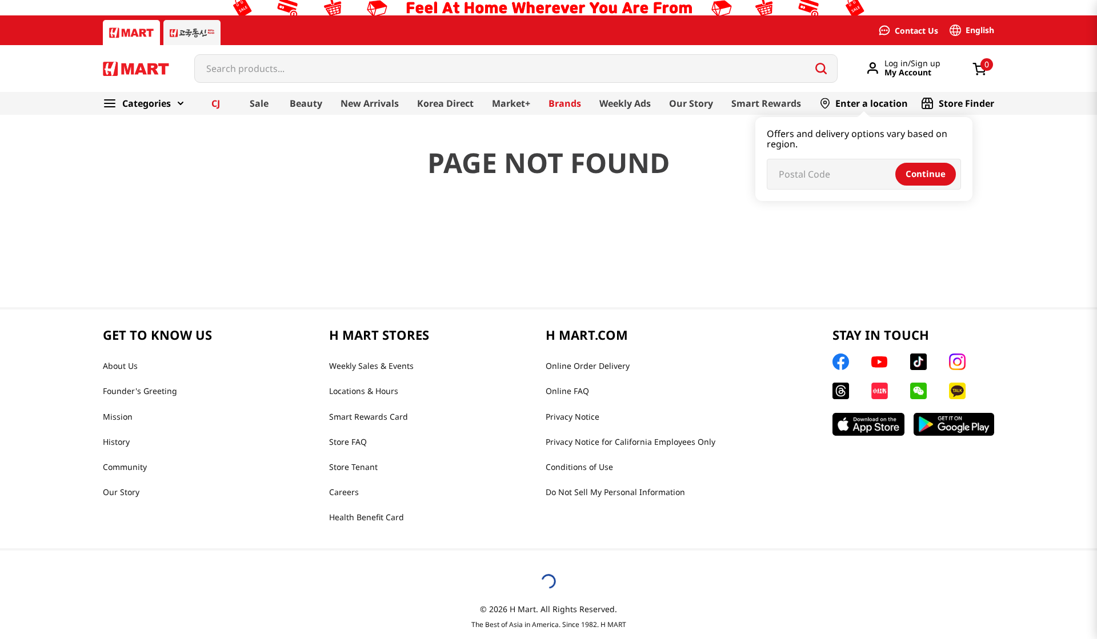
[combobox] (516, 68)
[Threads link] (840, 391)
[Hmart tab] (131, 32)
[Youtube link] (879, 362)
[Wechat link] (918, 391)
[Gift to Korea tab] (192, 32)
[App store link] (868, 424)
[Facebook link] (840, 361)
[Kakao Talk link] (957, 391)
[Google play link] (954, 424)
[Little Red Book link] (879, 391)
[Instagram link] (957, 361)
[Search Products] (821, 68)
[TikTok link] (918, 361)
